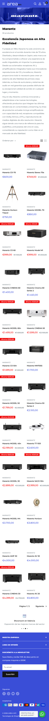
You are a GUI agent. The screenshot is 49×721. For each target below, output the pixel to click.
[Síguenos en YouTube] (13, 693)
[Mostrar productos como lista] (45, 141)
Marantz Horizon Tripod (9, 211)
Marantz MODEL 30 (11, 481)
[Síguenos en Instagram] (8, 693)
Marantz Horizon (34, 518)
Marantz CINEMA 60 (11, 288)
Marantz (6, 169)
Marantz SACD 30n (35, 481)
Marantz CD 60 (9, 250)
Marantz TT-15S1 (34, 443)
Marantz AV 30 (33, 556)
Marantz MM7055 (34, 366)
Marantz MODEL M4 (11, 518)
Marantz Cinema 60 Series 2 (35, 289)
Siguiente (40, 606)
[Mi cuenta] (40, 3)
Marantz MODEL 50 (11, 403)
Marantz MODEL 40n (11, 443)
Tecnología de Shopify (11, 716)
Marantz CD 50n (9, 366)
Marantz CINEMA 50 (36, 328)
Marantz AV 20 (33, 594)
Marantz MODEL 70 (35, 210)
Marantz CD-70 (9, 172)
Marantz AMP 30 (9, 556)
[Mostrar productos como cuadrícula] (42, 141)
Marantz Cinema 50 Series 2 (35, 404)
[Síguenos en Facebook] (4, 693)
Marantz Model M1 (35, 250)
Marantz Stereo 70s (35, 172)
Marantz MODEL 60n (11, 328)
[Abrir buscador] (35, 3)
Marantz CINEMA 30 (11, 594)
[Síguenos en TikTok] (17, 693)
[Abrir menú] (3, 4)
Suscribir (10, 674)
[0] (44, 3)
